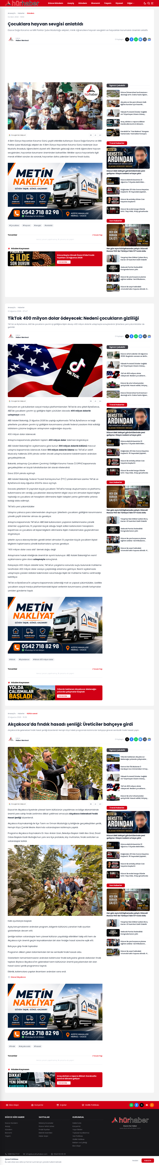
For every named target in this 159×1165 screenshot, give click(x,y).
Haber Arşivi (43, 1136)
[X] (142, 1105)
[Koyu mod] (145, 3)
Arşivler (63, 1105)
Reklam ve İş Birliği (80, 1142)
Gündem (82, 3)
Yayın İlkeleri (77, 1129)
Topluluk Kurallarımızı (81, 1133)
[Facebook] (136, 1105)
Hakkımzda (77, 1123)
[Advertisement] (79, 63)
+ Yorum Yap (97, 235)
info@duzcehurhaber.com (36, 1154)
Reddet (135, 1160)
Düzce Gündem (55, 3)
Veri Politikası (78, 1136)
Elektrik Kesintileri (45, 1133)
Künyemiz (38, 1105)
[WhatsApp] (131, 1105)
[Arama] (148, 3)
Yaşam (107, 3)
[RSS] (152, 1105)
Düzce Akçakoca (18, 977)
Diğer (130, 3)
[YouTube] (147, 1105)
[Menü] (152, 3)
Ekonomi (95, 3)
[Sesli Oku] (91, 135)
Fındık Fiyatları (44, 1129)
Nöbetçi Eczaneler (46, 1123)
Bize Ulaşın (14, 1105)
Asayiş (70, 3)
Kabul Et (147, 1160)
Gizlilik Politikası (92, 1105)
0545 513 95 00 (60, 1154)
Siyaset (119, 3)
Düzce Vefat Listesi (46, 1126)
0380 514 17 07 (13, 1154)
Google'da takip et (18, 135)
